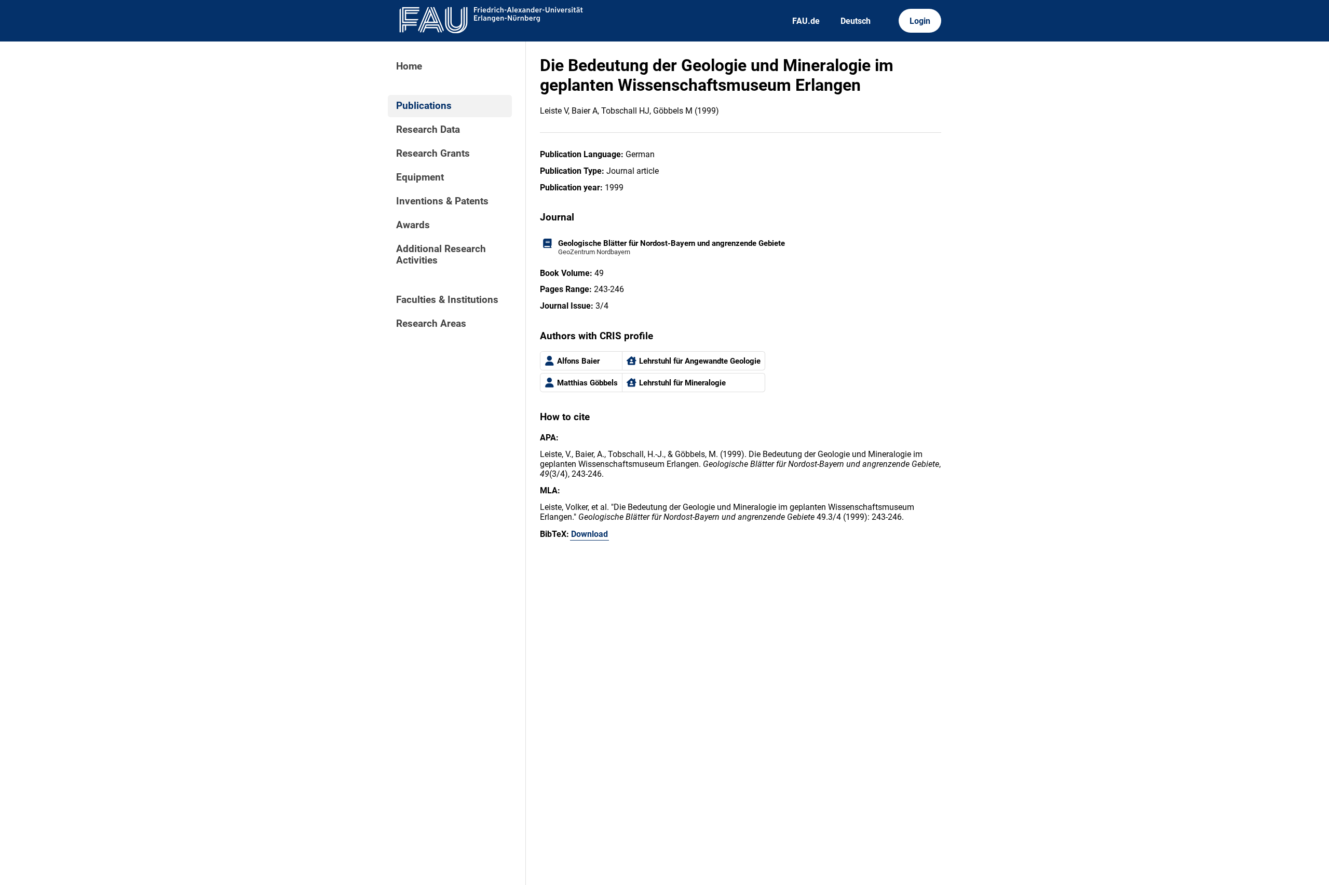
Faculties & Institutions (447, 300)
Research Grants (433, 153)
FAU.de (806, 21)
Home (409, 66)
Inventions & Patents (442, 201)
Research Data (428, 129)
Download (589, 534)
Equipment (420, 177)
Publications (424, 106)
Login (920, 21)
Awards (413, 225)
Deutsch (855, 21)
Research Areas (431, 323)
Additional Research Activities (441, 254)
